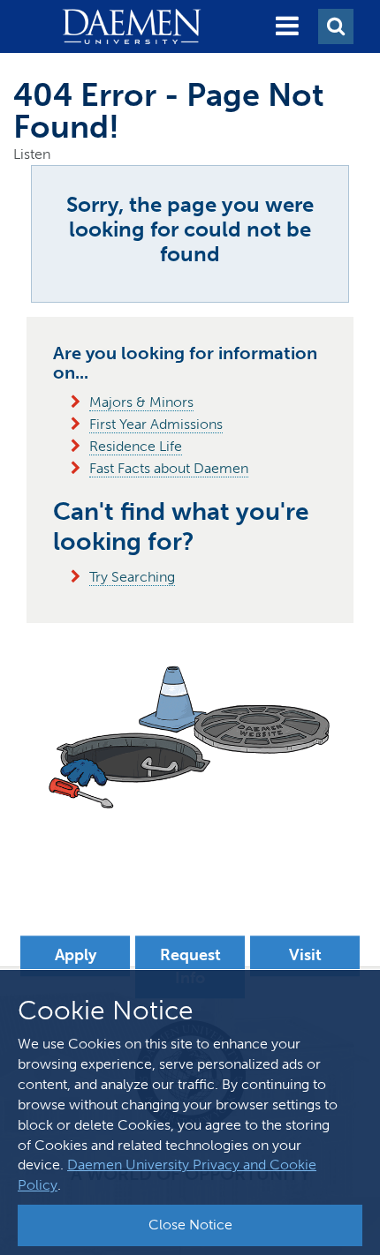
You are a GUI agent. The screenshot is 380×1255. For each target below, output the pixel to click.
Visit (305, 955)
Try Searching (132, 576)
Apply (75, 955)
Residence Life (135, 446)
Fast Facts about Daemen (168, 468)
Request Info (190, 966)
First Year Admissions (156, 424)
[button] (287, 26)
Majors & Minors (141, 402)
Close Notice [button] (190, 1224)
